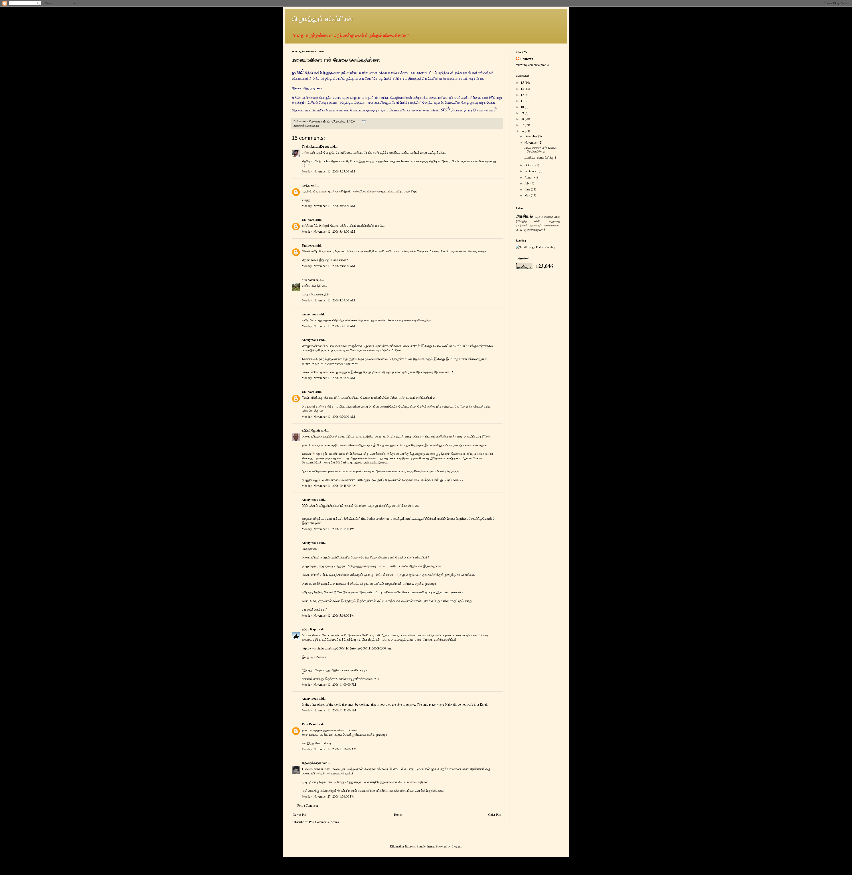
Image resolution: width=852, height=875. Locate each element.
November (531, 142)
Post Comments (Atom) (324, 822)
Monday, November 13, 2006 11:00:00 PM (329, 684)
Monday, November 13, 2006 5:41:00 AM (328, 326)
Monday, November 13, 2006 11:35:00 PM (329, 710)
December (531, 136)
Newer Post (300, 814)
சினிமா (538, 221)
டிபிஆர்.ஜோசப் (311, 430)
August (529, 177)
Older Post (494, 814)
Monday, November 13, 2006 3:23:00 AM (328, 171)
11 (523, 101)
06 (523, 131)
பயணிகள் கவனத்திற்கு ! (540, 157)
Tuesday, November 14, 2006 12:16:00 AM (329, 749)
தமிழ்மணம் (521, 225)
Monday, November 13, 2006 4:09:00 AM (328, 300)
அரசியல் (524, 215)
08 (523, 119)
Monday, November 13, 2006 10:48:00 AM (329, 485)
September (532, 171)
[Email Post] (364, 121)
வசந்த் (306, 185)
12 (523, 95)
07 (523, 125)
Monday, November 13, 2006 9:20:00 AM (328, 416)
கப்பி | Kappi (310, 629)
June (528, 189)
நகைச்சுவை (552, 225)
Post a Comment (307, 805)
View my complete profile (532, 65)
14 (523, 89)
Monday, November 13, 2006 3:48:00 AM (328, 231)
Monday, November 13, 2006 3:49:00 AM (328, 266)
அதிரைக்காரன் (311, 762)
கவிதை (548, 217)
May (528, 195)
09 (523, 113)
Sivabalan (308, 279)
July (528, 183)
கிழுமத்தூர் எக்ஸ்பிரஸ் (322, 18)
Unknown (308, 219)
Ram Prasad (310, 724)
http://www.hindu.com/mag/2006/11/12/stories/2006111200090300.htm (347, 648)
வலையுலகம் (312, 126)
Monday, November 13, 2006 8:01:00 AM (328, 378)
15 (523, 82)
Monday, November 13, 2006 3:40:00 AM (328, 206)
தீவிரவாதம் (536, 225)
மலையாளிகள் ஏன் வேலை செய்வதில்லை (540, 150)
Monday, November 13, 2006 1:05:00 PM (328, 529)
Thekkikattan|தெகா (315, 146)
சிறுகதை (554, 221)
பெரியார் (521, 230)
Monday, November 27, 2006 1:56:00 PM (328, 796)
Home (398, 814)
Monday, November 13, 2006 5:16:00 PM (328, 615)
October (530, 165)
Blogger (456, 846)
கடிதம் (539, 216)
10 (523, 107)
